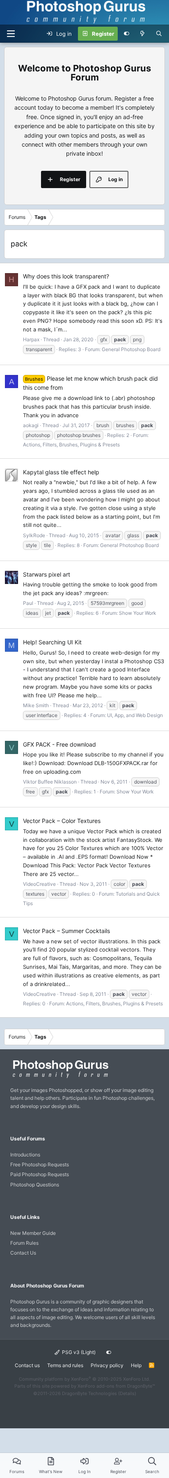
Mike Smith (36, 705)
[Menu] (11, 33)
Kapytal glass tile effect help (61, 472)
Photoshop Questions (34, 1184)
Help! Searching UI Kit (52, 642)
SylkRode (34, 535)
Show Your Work (137, 613)
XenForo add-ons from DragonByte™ (116, 1386)
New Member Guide (33, 1233)
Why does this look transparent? (66, 276)
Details (127, 1393)
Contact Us (23, 1253)
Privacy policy (107, 1365)
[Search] (159, 33)
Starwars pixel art (46, 574)
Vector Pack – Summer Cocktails (66, 930)
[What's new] (142, 33)
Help (136, 1365)
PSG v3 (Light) (78, 1352)
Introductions (25, 1155)
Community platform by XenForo (84, 1379)
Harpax (31, 339)
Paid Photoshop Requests (39, 1174)
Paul (28, 603)
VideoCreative (39, 884)
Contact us (27, 1365)
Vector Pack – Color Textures (61, 820)
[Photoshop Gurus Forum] (59, 1077)
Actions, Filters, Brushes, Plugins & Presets (71, 444)
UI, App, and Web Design (135, 715)
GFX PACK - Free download (59, 744)
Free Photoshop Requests (39, 1164)
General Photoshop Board (131, 349)
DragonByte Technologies (89, 1393)
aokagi (31, 425)
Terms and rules (65, 1365)
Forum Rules (24, 1243)
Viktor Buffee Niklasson (50, 782)
